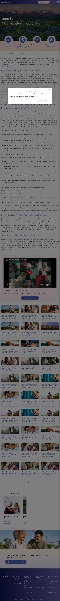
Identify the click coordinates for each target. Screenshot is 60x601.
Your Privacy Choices (42, 100)
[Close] (50, 89)
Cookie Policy (35, 96)
